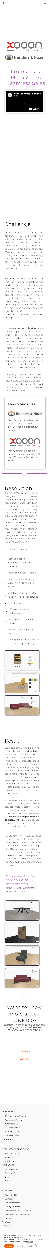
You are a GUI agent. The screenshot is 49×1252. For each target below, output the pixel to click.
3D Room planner (12, 1128)
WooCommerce (12, 1153)
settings (29, 1242)
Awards (8, 1181)
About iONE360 (12, 1195)
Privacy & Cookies (12, 1206)
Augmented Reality (13, 1120)
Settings (31, 1246)
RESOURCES (8, 1165)
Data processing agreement (17, 1214)
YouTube (6, 1222)
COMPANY (7, 1190)
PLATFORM (7, 1112)
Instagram (7, 1218)
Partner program (12, 1203)
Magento (9, 1157)
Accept (9, 1246)
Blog (7, 1177)
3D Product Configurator (15, 1116)
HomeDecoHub (12, 1135)
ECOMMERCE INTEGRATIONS (15, 1149)
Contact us (9, 1199)
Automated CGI (12, 1124)
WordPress (9, 1161)
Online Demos (11, 1169)
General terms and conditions (18, 1210)
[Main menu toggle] (45, 3)
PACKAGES (7, 1139)
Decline (20, 1246)
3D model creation (13, 1131)
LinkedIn (6, 1226)
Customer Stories (12, 1173)
